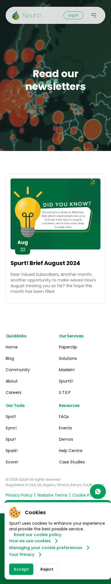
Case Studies (72, 462)
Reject (46, 569)
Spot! (11, 416)
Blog (10, 358)
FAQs (64, 416)
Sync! (11, 428)
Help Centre (71, 450)
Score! (12, 462)
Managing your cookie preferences (45, 548)
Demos (66, 439)
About (12, 381)
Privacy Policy (19, 495)
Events (65, 428)
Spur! (11, 439)
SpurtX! (66, 381)
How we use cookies (30, 541)
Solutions (68, 358)
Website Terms (52, 495)
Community (18, 370)
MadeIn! (67, 370)
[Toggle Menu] (93, 15)
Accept (21, 569)
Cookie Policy (85, 495)
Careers (13, 392)
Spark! (12, 450)
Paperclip (68, 347)
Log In (73, 15)
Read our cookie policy (37, 534)
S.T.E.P (65, 392)
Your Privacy (21, 554)
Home (12, 347)
